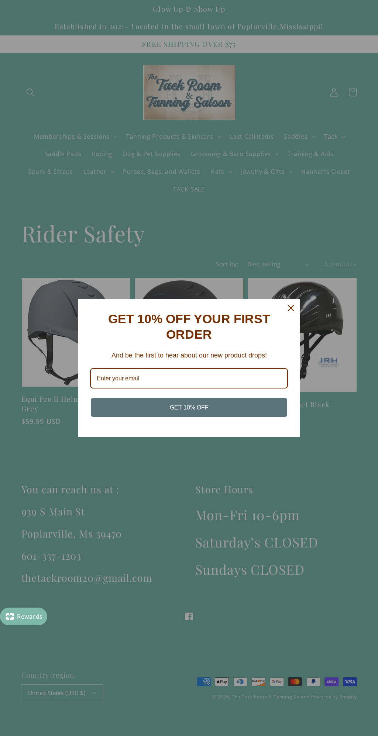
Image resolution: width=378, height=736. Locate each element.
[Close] (291, 308)
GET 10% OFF (189, 407)
